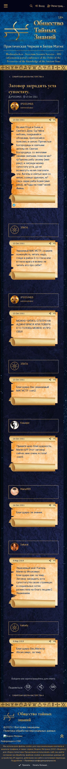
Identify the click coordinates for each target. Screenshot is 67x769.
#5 (54, 438)
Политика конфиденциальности (40, 760)
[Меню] (6, 6)
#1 (54, 119)
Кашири (24, 422)
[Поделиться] (50, 120)
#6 (54, 505)
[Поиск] (31, 6)
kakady (24, 625)
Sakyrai (24, 544)
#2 (54, 243)
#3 (54, 313)
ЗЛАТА (24, 227)
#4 (54, 379)
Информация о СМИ (11, 741)
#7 (54, 560)
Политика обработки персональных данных (29, 730)
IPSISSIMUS (16, 96)
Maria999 (25, 489)
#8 (54, 641)
